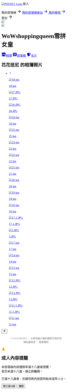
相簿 (9, 55)
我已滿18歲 (9, 386)
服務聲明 (44, 342)
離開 (21, 386)
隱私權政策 (29, 342)
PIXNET (23, 338)
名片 (34, 55)
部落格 (22, 55)
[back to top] (4, 331)
